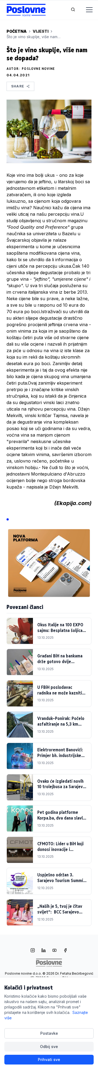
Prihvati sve (49, 1059)
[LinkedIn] (43, 951)
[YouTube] (54, 951)
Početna (17, 31)
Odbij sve (49, 1046)
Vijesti (40, 31)
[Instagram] (32, 951)
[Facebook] (65, 951)
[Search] (73, 10)
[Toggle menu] (86, 10)
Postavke (49, 1033)
